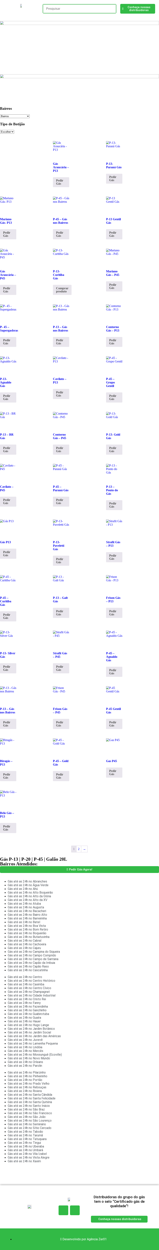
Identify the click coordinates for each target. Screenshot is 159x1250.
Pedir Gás (59, 182)
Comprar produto (62, 290)
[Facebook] (63, 1210)
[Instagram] (75, 1210)
